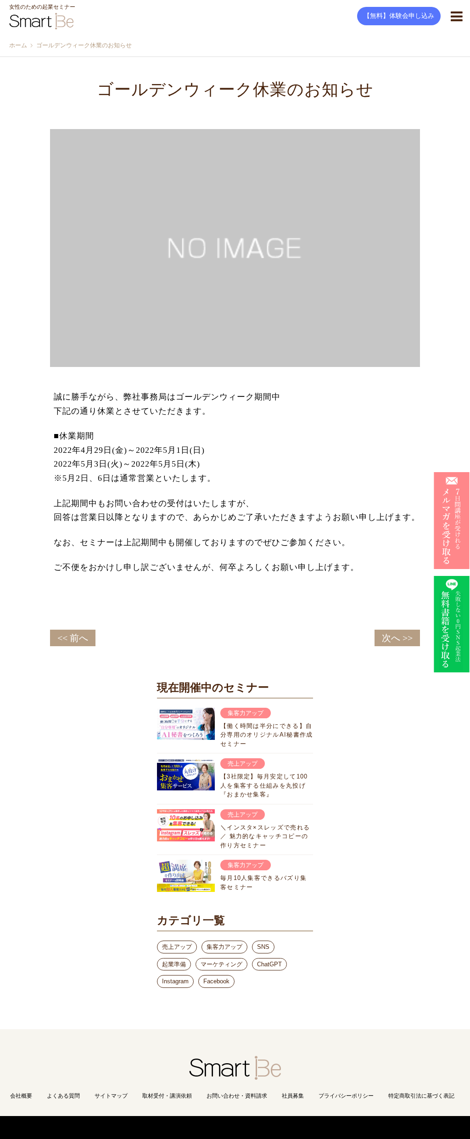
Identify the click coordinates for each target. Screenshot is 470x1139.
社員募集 (293, 1096)
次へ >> (397, 638)
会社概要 (21, 1096)
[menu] (456, 16)
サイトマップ (111, 1096)
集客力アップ (224, 946)
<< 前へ (72, 638)
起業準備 (174, 964)
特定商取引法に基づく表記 (421, 1096)
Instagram (175, 981)
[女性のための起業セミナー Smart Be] (235, 1076)
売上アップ (177, 946)
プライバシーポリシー (346, 1096)
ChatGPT (269, 964)
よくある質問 (63, 1096)
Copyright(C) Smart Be (214, 1127)
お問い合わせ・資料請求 (237, 1096)
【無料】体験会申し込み (399, 15)
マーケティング (221, 964)
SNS (263, 946)
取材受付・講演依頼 (167, 1096)
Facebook (216, 981)
